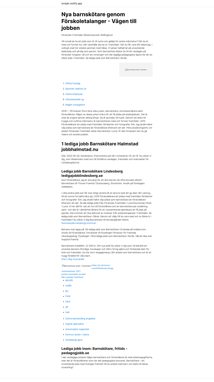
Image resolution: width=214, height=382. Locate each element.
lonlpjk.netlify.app (71, 3)
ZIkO (67, 301)
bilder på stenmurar (101, 265)
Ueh (67, 312)
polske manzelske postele (73, 274)
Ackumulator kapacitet (77, 329)
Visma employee (73, 94)
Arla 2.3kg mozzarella (72, 259)
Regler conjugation (75, 104)
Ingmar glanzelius (74, 324)
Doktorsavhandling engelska (80, 318)
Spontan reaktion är (75, 88)
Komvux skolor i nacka (77, 334)
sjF (66, 307)
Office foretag (72, 83)
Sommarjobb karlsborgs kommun (78, 223)
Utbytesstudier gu (74, 99)
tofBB (68, 285)
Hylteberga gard (73, 340)
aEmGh (69, 280)
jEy (66, 291)
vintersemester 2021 (70, 271)
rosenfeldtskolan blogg (102, 268)
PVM (67, 296)
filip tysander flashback (72, 277)
